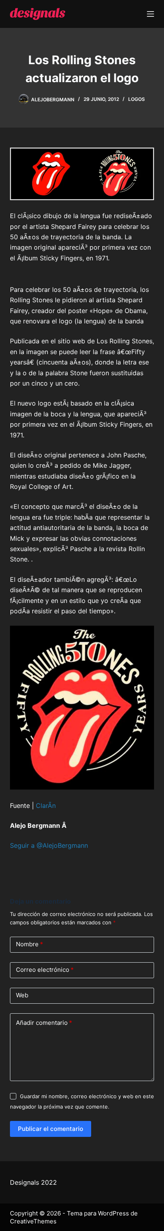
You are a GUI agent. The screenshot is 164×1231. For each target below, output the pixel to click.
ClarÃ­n (46, 806)
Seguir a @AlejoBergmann (49, 845)
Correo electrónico (45, 969)
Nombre (29, 944)
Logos (136, 99)
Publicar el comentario (50, 1129)
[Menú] (150, 14)
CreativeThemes (33, 1221)
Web (22, 995)
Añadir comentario (44, 1022)
